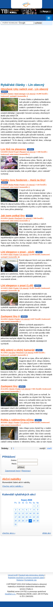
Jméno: (14, 460)
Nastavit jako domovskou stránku (31, 575)
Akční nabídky (11, 478)
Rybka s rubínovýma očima (17, 419)
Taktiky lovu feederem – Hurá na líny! (23, 180)
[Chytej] (26, 4)
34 (19, 257)
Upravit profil (13, 575)
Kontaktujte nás (31, 580)
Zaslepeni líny (9, 386)
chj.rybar (12, 353)
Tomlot (10, 94)
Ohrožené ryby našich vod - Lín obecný (24, 89)
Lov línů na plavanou (13, 149)
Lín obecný (31, 94)
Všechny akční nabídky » (12, 486)
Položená (18, 218)
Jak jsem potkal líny (13, 215)
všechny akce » (8, 533)
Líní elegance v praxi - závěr (17, 252)
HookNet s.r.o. (10, 594)
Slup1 (11, 422)
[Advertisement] (26, 52)
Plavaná (23, 152)
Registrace (26, 471)
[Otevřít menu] (49, 18)
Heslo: (14, 464)
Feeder (22, 185)
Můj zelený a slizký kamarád (17, 350)
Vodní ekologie (19, 94)
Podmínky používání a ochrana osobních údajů (26, 578)
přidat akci (46, 533)
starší (49, 448)
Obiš (10, 254)
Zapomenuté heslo (12, 471)
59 (19, 290)
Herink (11, 218)
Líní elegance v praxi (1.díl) (17, 285)
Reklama (20, 580)
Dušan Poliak (14, 185)
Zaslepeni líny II (10, 316)
